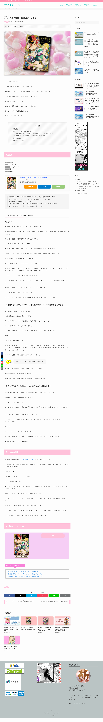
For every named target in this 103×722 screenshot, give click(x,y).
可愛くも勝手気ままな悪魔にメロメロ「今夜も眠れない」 (25, 571)
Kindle (44, 186)
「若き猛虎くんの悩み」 (28, 459)
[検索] (98, 1)
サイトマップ (56, 713)
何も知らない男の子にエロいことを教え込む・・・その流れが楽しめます (34, 133)
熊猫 (7, 21)
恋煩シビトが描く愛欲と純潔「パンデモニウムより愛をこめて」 (27, 576)
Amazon (30, 186)
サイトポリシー (47, 713)
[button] (9, 595)
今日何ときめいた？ (13, 5)
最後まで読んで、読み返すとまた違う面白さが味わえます (30, 135)
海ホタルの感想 (17, 138)
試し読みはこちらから (19, 140)
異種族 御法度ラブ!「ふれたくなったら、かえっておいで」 (25, 574)
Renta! (58, 186)
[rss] (96, 1)
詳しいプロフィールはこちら (78, 703)
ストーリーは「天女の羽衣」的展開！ (25, 131)
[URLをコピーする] (65, 595)
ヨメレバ (26, 179)
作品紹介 (15, 129)
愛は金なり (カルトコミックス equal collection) (33, 177)
